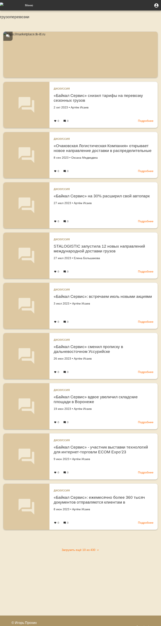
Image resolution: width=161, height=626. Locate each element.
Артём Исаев (79, 107)
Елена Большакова (87, 258)
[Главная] (11, 5)
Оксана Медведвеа (84, 157)
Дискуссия (62, 88)
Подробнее (145, 120)
